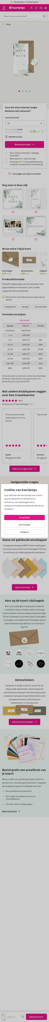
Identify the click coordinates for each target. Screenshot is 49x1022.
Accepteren (24, 517)
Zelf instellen (24, 524)
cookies (38, 495)
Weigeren (24, 532)
